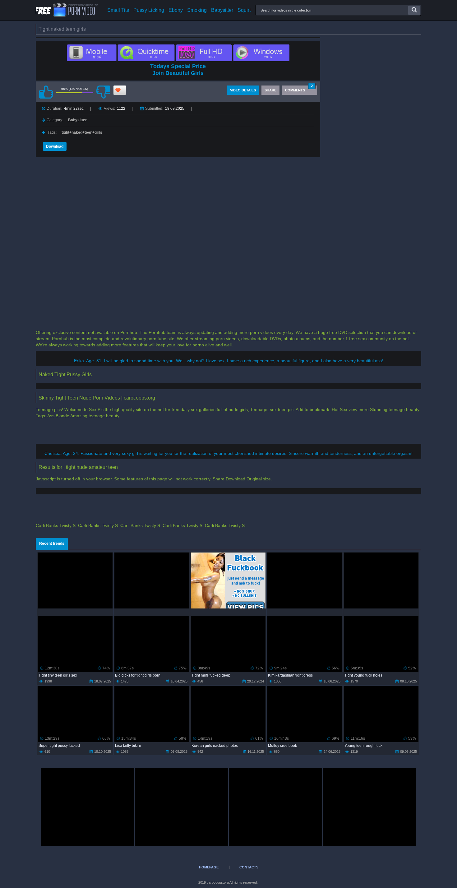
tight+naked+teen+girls (82, 132)
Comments (299, 89)
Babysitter (222, 10)
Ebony (175, 10)
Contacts (248, 867)
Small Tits (118, 10)
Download (54, 146)
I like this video (46, 92)
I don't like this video (103, 92)
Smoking (197, 10)
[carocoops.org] (67, 10)
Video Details (243, 90)
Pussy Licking (148, 10)
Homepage (209, 867)
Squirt (244, 10)
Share (270, 90)
